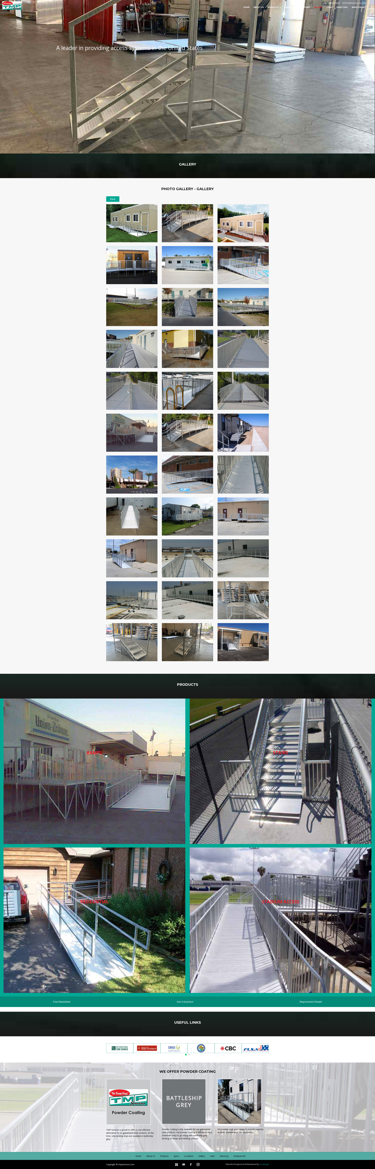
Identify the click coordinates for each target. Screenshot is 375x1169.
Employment (359, 7)
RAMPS (94, 753)
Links (329, 7)
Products (273, 7)
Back (112, 199)
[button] (186, 1054)
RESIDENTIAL (94, 902)
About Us (259, 7)
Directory (342, 7)
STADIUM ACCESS (280, 902)
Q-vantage (264, 1164)
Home (246, 7)
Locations (304, 7)
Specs (288, 7)
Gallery (318, 7)
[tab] (62, 1001)
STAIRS (280, 753)
